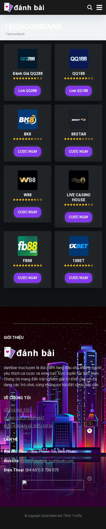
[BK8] (27, 128)
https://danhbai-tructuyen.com (47, 461)
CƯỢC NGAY (27, 152)
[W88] (27, 188)
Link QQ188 (78, 91)
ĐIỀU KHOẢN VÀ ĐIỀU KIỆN (28, 426)
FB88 (27, 260)
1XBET (78, 260)
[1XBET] (78, 254)
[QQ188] (78, 67)
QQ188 (78, 73)
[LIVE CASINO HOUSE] (78, 188)
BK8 (27, 134)
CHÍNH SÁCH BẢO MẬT (24, 418)
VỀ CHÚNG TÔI (17, 410)
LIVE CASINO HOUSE (78, 197)
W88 (28, 195)
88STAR (78, 134)
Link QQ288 (27, 91)
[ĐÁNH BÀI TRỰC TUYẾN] (24, 6)
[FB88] (27, 254)
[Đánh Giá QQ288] (27, 67)
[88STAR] (78, 128)
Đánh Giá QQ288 (28, 73)
